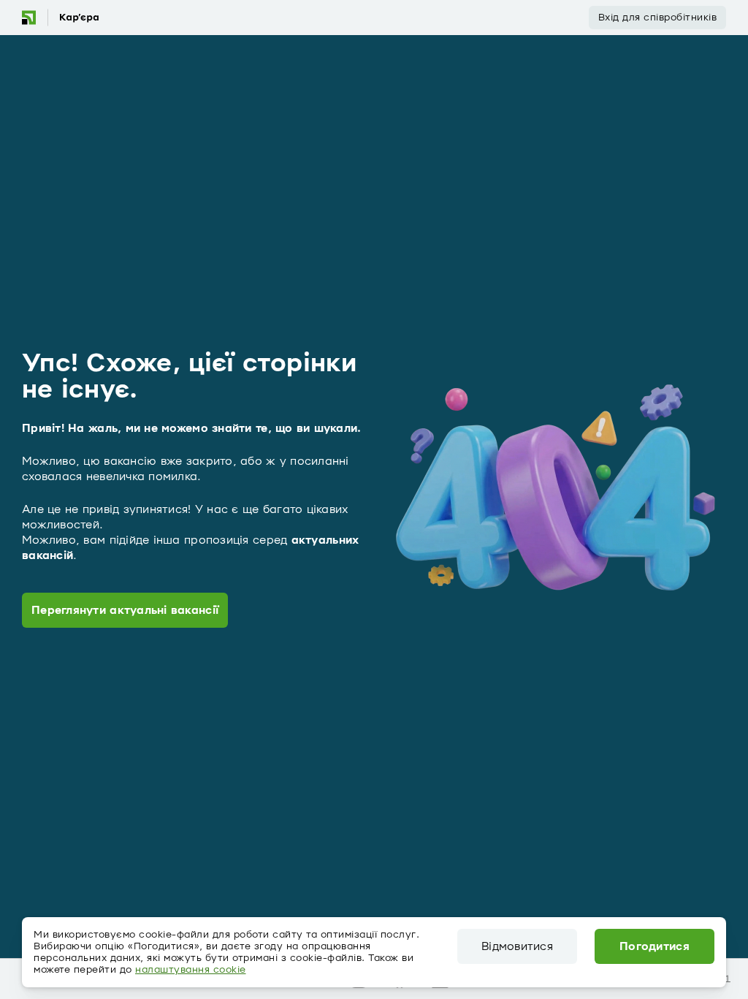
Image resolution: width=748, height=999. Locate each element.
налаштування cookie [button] (190, 970)
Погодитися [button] (654, 946)
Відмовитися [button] (517, 946)
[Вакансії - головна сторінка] (60, 17)
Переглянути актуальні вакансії (124, 610)
